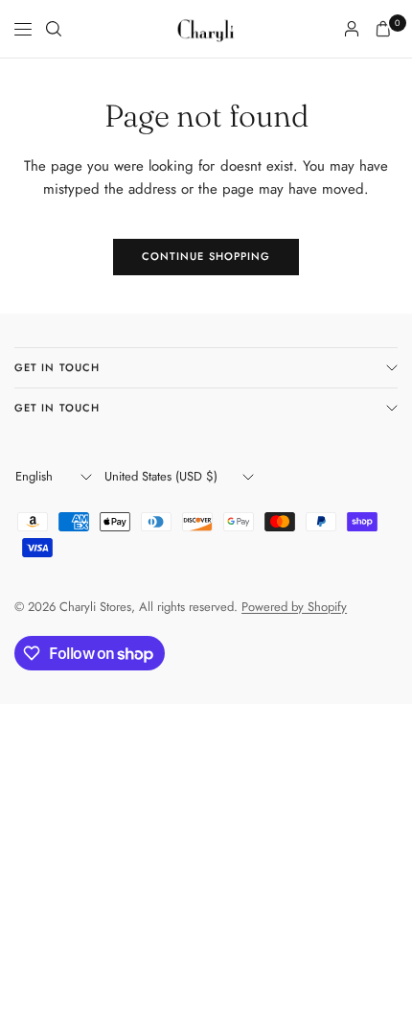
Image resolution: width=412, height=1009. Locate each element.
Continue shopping (206, 256)
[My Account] (351, 28)
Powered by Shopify (294, 607)
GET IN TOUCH (57, 367)
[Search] (53, 28)
